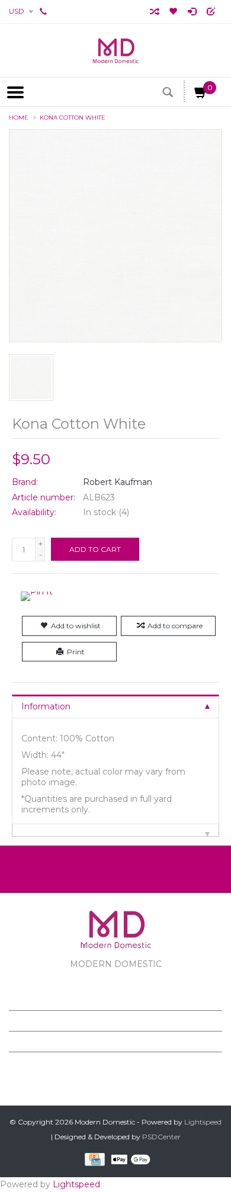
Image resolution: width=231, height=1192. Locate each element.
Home (18, 117)
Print (76, 651)
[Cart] (200, 94)
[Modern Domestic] (115, 50)
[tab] (115, 706)
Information (45, 706)
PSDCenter (161, 1136)
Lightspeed (203, 1121)
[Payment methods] (93, 1159)
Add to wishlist (76, 625)
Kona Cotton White (72, 117)
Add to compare (175, 625)
